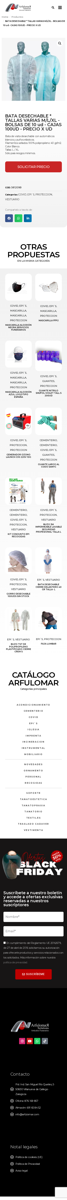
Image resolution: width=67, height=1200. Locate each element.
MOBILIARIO (33, 754)
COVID (22, 194)
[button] (60, 43)
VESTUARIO (12, 199)
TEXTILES (33, 817)
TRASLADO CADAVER (33, 824)
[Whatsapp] (37, 1041)
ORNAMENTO (33, 770)
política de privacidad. (15, 962)
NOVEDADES (33, 764)
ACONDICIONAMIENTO (33, 705)
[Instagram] (22, 1041)
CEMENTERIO (33, 711)
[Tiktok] (45, 1041)
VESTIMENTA (33, 830)
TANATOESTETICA (33, 799)
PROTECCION (43, 194)
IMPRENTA (33, 735)
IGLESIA (33, 729)
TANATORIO (33, 811)
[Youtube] (30, 1041)
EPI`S (30, 194)
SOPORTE (33, 793)
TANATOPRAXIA (33, 805)
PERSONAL (33, 776)
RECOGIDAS (33, 783)
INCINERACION (33, 741)
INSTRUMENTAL (33, 748)
